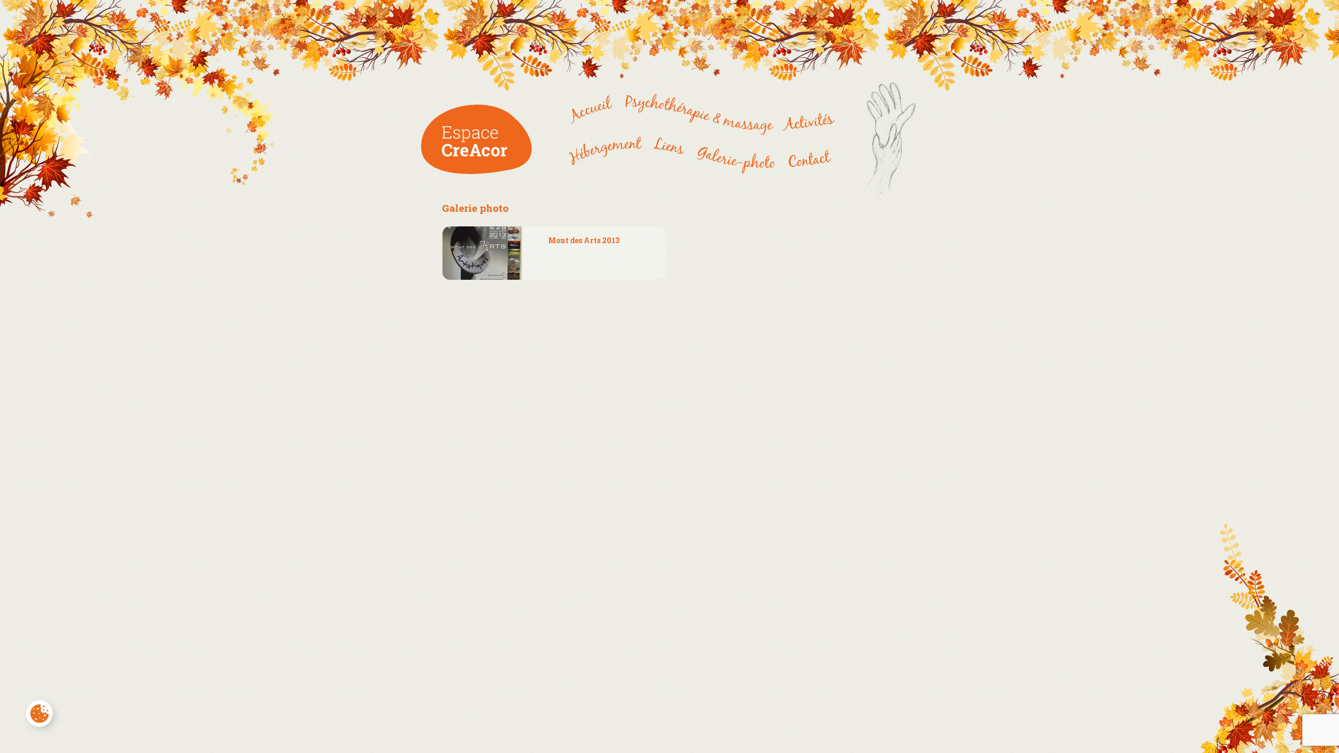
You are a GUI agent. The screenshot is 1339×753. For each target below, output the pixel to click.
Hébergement (609, 157)
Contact (808, 157)
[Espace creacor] (476, 171)
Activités (805, 115)
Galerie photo (735, 157)
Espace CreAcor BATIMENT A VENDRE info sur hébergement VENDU (593, 115)
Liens (669, 154)
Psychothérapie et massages (696, 115)
